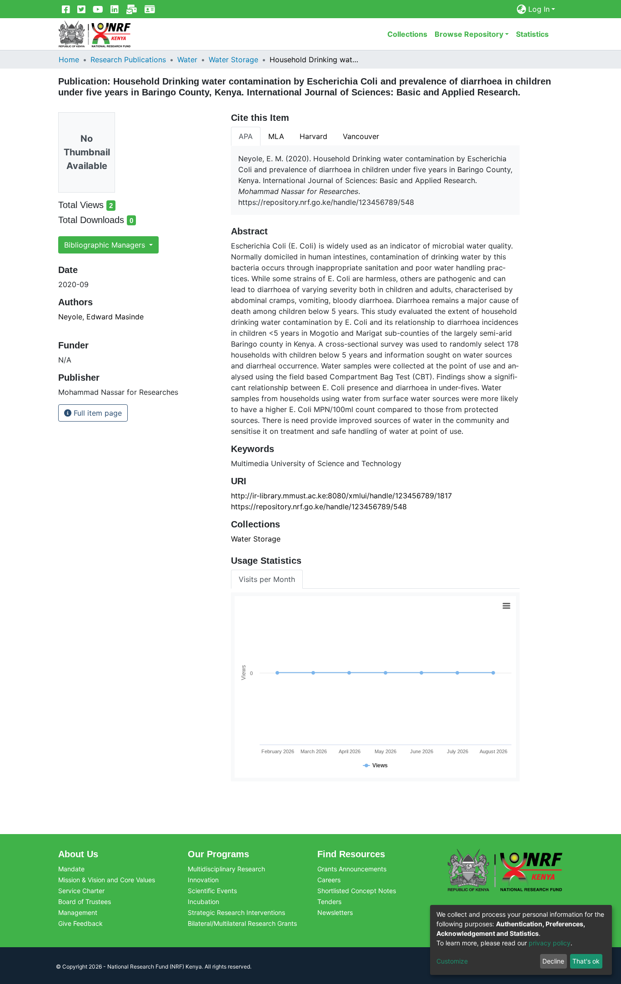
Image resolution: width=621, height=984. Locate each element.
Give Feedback (80, 923)
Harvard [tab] (313, 136)
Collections (407, 34)
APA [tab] (246, 136)
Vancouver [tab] (361, 136)
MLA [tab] (276, 136)
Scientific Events (212, 891)
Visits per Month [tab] (267, 579)
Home (69, 59)
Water (187, 59)
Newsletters (335, 912)
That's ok (586, 961)
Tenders (329, 901)
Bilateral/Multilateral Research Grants (242, 923)
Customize (452, 961)
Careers (329, 880)
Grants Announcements (351, 869)
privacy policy (550, 943)
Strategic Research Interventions (236, 912)
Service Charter (81, 891)
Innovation (203, 880)
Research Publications (128, 59)
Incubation (203, 901)
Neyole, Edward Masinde (101, 316)
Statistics (532, 34)
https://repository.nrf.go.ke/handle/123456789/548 (319, 506)
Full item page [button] (96, 412)
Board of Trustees (84, 901)
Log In (539, 9)
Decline (553, 961)
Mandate (71, 869)
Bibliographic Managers (105, 244)
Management (77, 912)
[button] (521, 9)
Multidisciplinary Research (226, 869)
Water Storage (233, 59)
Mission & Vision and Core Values (106, 880)
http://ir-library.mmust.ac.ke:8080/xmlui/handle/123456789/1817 (341, 495)
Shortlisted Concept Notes (356, 891)
